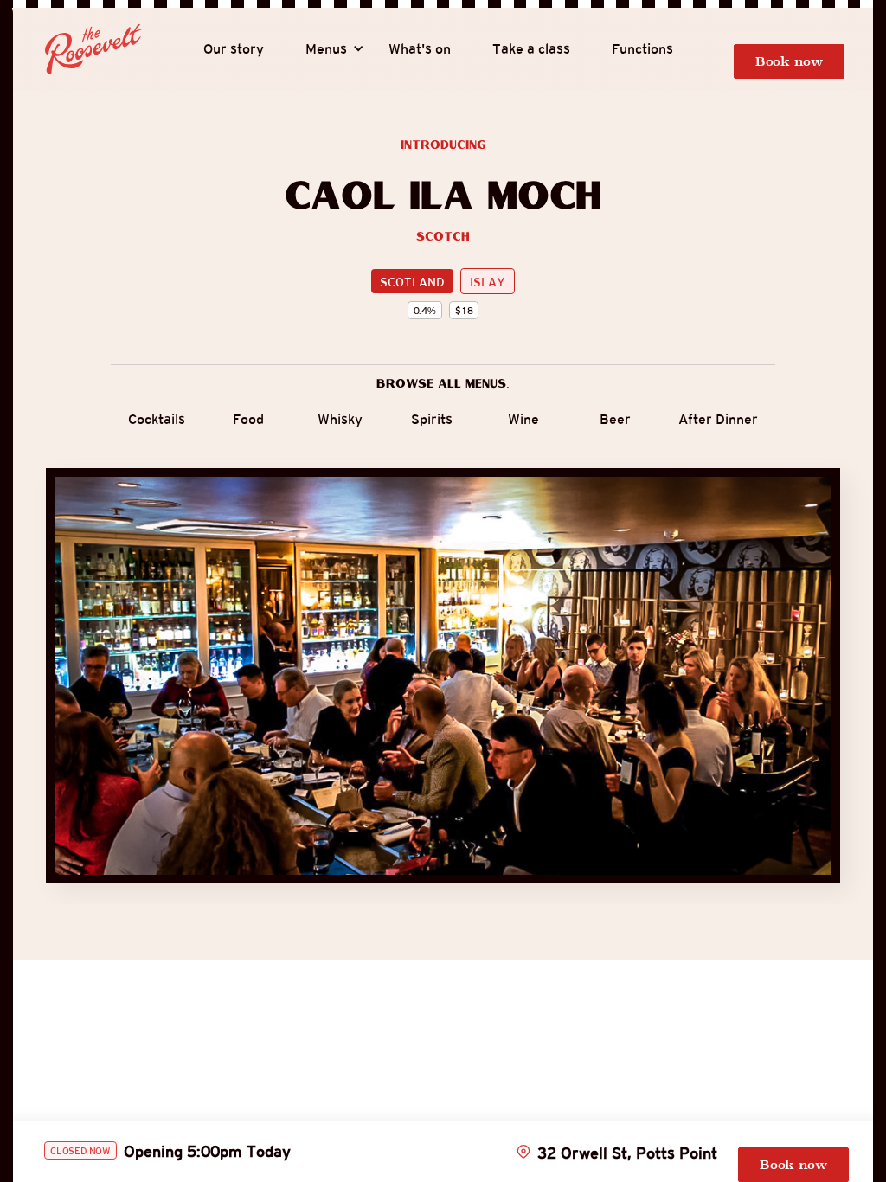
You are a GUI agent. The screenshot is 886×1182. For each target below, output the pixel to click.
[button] (326, 49)
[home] (93, 49)
